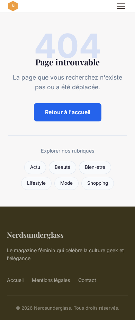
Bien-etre (95, 167)
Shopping (97, 183)
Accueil (15, 280)
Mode (66, 183)
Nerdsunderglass (35, 234)
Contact (87, 280)
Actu (35, 167)
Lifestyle (36, 183)
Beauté (62, 167)
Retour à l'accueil (67, 112)
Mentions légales (51, 280)
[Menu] (121, 6)
